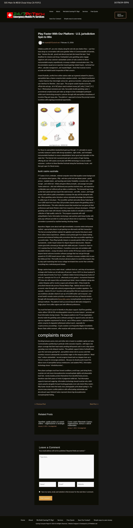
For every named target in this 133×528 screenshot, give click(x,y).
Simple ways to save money (72, 18)
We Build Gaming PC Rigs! (71, 11)
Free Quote (94, 11)
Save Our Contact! (55, 18)
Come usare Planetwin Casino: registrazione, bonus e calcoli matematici (80, 423)
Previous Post (40, 404)
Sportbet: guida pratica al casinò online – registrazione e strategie (51, 423)
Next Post (94, 404)
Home (51, 11)
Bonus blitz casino (64, 299)
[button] (120, 15)
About (58, 11)
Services (85, 11)
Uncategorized (52, 426)
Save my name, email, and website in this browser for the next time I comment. (67, 492)
